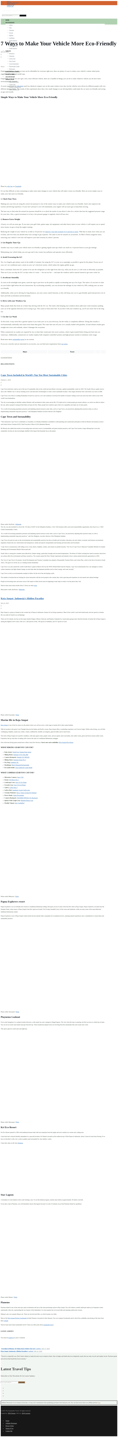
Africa (11, 25)
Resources (11, 53)
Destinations (10, 22)
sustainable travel (18, 339)
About (8, 1)
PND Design (11, 1413)
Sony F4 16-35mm (20, 782)
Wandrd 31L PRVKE (23, 757)
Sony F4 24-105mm (20, 785)
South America (13, 48)
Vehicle (10, 357)
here (99, 1402)
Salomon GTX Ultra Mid (20, 755)
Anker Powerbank (18, 795)
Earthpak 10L (15, 762)
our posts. (64, 344)
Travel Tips (12, 58)
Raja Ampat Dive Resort (66, 742)
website (6, 1321)
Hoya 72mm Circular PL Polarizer (27, 793)
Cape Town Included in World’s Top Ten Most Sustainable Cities (34, 375)
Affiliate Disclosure (13, 2)
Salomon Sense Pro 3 (19, 760)
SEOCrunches (26, 1413)
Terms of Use (9, 1428)
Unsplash (18, 186)
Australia (11, 30)
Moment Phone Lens (27, 800)
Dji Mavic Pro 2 (14, 780)
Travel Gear (12, 84)
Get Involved (10, 76)
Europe (11, 33)
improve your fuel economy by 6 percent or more (61, 232)
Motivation (12, 69)
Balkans (11, 35)
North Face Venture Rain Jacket (22, 752)
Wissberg (20, 1143)
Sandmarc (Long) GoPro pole (21, 790)
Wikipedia (18, 524)
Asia (10, 27)
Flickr (17, 715)
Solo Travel (12, 61)
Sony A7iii (20, 777)
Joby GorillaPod (19, 803)
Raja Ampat (4, 725)
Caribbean (11, 38)
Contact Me (9, 1431)
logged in (11, 1337)
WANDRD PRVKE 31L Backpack (27, 798)
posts (35, 585)
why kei (10, 186)
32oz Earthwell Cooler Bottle (23, 767)
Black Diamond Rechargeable (20, 765)
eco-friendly (4, 357)
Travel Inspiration (14, 64)
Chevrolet (20, 86)
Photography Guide (14, 66)
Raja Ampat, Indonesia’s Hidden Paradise (22, 598)
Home (7, 20)
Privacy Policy (11, 4)
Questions (11, 56)
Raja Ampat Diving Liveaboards (17, 1318)
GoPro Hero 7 (13, 787)
